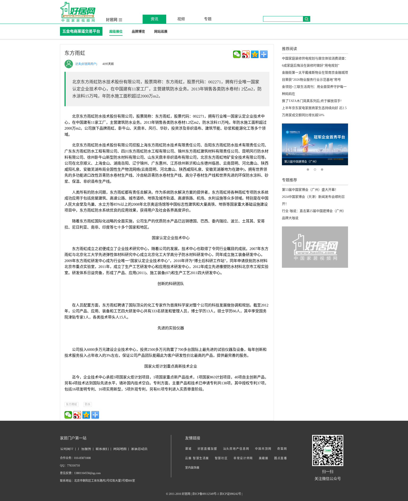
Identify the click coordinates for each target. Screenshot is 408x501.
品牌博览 (138, 31)
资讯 (154, 19)
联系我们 (102, 448)
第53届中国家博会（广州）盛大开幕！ (310, 189)
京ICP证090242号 (230, 494)
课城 (188, 448)
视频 (181, 19)
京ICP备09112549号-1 (205, 494)
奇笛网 (282, 448)
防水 (87, 404)
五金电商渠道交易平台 (81, 31)
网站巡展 (160, 31)
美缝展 (263, 458)
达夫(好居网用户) (86, 64)
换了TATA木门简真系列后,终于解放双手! (312, 101)
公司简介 (66, 448)
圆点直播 (280, 458)
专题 (208, 19)
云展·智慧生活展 (197, 458)
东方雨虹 (71, 404)
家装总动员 (139, 448)
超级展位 (116, 31)
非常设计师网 (243, 458)
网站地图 (120, 448)
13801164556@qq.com (87, 473)
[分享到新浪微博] (246, 54)
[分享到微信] (237, 54)
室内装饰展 (192, 467)
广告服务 (84, 448)
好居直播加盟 (207, 448)
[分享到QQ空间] (255, 54)
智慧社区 (221, 458)
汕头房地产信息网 (236, 448)
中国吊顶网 (263, 448)
